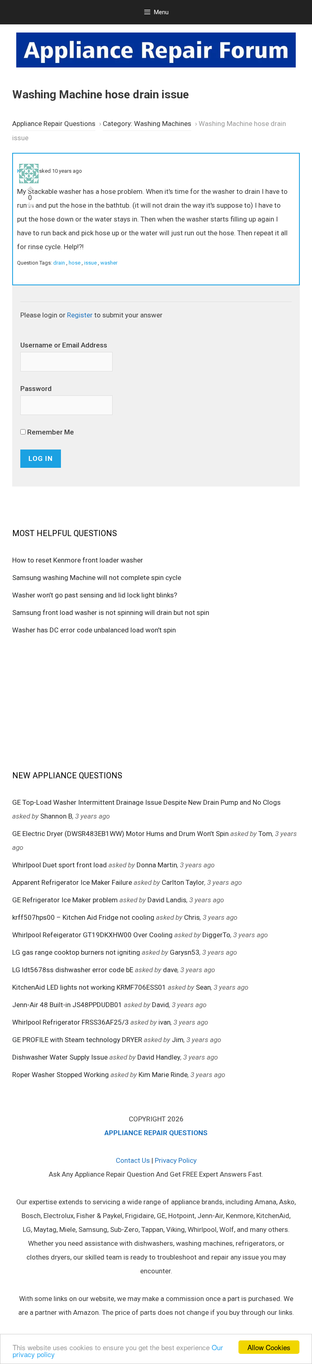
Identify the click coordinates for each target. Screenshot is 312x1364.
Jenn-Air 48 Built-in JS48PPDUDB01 (67, 1005)
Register (80, 315)
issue (90, 263)
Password (36, 388)
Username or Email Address (63, 345)
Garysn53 (184, 952)
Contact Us (133, 1160)
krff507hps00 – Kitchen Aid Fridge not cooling (83, 917)
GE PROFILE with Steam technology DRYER (77, 1040)
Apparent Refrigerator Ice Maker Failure (72, 882)
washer (108, 263)
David (160, 1005)
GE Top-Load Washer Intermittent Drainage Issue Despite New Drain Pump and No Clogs (146, 802)
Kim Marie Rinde (163, 1075)
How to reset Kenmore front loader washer (77, 560)
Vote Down (30, 208)
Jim (178, 1040)
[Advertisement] (156, 702)
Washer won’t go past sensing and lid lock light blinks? (94, 595)
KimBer (25, 171)
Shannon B (56, 816)
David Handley (158, 1057)
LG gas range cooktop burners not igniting (76, 952)
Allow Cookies (268, 1347)
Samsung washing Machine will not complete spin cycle (96, 577)
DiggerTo (216, 935)
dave (170, 970)
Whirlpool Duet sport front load (59, 865)
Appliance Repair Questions (53, 123)
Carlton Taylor (183, 882)
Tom (265, 834)
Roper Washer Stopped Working (60, 1075)
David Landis (166, 900)
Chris (192, 917)
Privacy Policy (176, 1160)
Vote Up (30, 186)
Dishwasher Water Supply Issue (60, 1057)
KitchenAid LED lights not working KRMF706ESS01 (89, 987)
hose (74, 263)
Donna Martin (156, 865)
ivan (164, 1022)
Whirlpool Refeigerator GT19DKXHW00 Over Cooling (92, 935)
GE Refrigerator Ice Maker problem (65, 900)
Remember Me (50, 432)
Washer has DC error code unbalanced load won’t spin (94, 630)
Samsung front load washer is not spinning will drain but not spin (110, 612)
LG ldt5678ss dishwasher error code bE (72, 970)
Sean (203, 987)
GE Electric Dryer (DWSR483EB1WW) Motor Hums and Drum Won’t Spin (120, 834)
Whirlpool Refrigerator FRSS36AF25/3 (70, 1022)
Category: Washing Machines (147, 123)
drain (59, 263)
